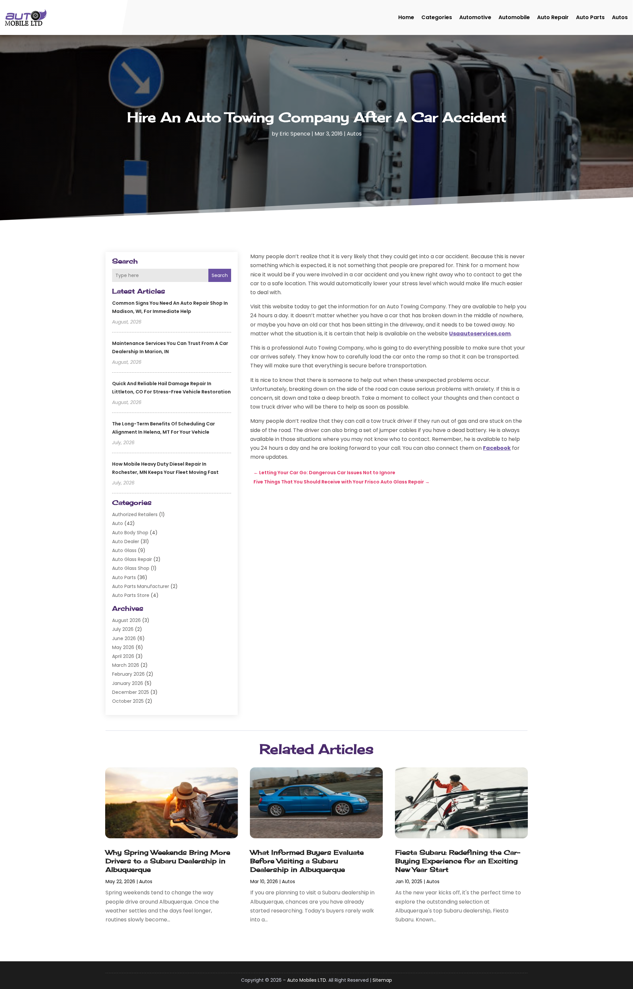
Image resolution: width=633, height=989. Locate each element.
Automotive (475, 17)
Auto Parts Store (130, 595)
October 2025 (128, 701)
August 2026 (126, 620)
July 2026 (123, 629)
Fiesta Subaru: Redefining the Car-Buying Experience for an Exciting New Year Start (457, 861)
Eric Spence (295, 134)
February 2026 (128, 674)
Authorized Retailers (135, 514)
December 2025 (130, 692)
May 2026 (123, 647)
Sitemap (382, 980)
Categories (436, 17)
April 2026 (123, 656)
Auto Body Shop (130, 532)
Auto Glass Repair (132, 559)
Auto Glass (124, 550)
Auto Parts (590, 17)
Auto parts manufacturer (140, 586)
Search (220, 275)
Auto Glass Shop (130, 568)
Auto (117, 523)
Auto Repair (553, 17)
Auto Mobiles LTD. (307, 980)
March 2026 (125, 665)
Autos (620, 17)
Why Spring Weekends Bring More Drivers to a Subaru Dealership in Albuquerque (168, 861)
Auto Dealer (125, 541)
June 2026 (124, 638)
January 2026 (127, 683)
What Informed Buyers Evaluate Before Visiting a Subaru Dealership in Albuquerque (307, 861)
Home (406, 17)
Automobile (514, 17)
